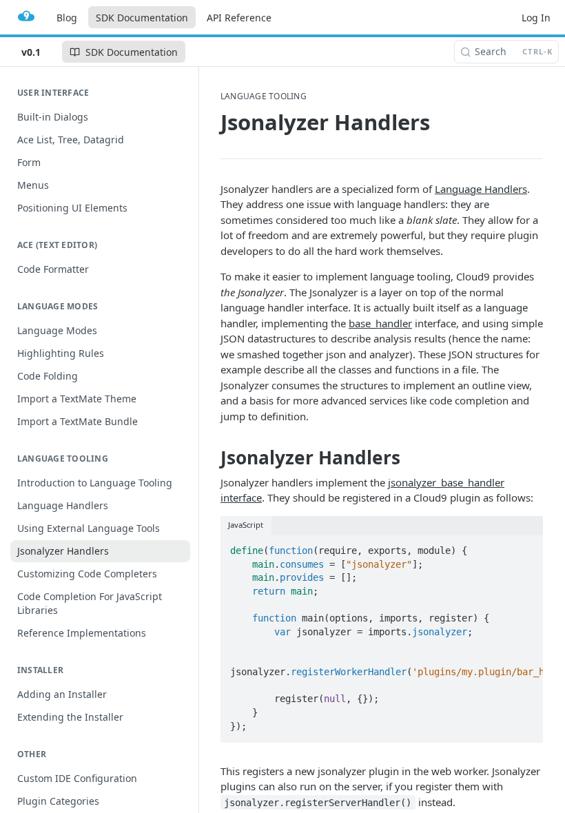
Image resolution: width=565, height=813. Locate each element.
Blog (66, 17)
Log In (536, 17)
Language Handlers (481, 189)
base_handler (380, 323)
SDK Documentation (142, 17)
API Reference (239, 17)
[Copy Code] (526, 546)
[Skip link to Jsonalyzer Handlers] (211, 458)
